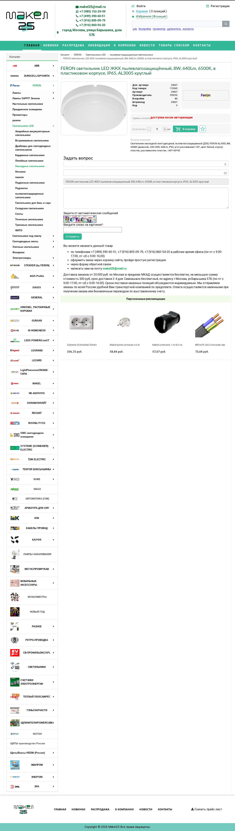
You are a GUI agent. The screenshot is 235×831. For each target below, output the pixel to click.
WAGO (37, 489)
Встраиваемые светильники (32, 140)
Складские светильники (29, 208)
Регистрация (220, 6)
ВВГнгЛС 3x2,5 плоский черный (212, 344)
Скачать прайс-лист (208, 809)
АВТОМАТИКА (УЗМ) (37, 498)
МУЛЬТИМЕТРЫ (37, 597)
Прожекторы (19, 115)
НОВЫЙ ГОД (37, 611)
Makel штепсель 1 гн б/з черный (170, 344)
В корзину (188, 129)
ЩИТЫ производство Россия (27, 743)
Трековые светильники (29, 225)
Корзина (142, 11)
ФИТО (18, 230)
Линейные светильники (29, 160)
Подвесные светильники (30, 182)
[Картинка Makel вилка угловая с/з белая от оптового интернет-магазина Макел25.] (125, 323)
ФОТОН (37, 734)
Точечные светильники (29, 219)
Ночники (20, 171)
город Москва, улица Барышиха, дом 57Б (92, 32)
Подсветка (21, 188)
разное (16, 120)
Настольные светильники (27, 103)
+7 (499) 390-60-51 (92, 16)
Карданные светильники (29, 155)
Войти (141, 6)
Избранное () (151, 16)
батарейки (145, 28)
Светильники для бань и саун (33, 203)
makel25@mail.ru (92, 7)
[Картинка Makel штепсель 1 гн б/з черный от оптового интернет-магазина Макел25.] (167, 323)
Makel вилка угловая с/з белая (127, 344)
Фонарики (18, 252)
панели (19, 177)
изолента (188, 28)
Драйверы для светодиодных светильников (32, 148)
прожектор (159, 28)
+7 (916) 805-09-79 (92, 20)
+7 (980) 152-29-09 (92, 11)
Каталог (14, 56)
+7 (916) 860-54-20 (92, 25)
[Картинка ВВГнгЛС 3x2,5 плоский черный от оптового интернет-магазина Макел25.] (210, 323)
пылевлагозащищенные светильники (29, 195)
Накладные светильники (29, 166)
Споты (19, 214)
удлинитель (174, 28)
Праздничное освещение (27, 109)
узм (135, 28)
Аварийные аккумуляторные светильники (32, 133)
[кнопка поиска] (225, 24)
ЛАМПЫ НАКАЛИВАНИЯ (37, 554)
